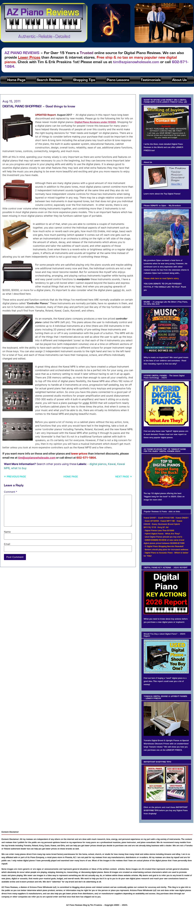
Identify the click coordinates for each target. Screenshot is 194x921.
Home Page (16, 80)
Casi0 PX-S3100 (166, 518)
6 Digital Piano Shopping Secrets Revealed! (164, 546)
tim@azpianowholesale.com (36, 457)
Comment (10, 492)
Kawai (112, 464)
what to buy (19, 468)
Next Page (123, 476)
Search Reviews (49, 80)
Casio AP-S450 (152, 521)
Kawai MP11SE (168, 521)
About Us (179, 80)
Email (7, 544)
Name (7, 532)
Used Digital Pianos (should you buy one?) (163, 537)
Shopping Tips (84, 80)
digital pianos (97, 464)
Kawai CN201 (182, 518)
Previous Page (15, 476)
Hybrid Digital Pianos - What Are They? (162, 534)
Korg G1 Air (163, 527)
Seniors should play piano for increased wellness (166, 550)
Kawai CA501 (150, 518)
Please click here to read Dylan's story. (161, 278)
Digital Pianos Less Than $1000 (159, 530)
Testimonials (151, 80)
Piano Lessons (118, 80)
